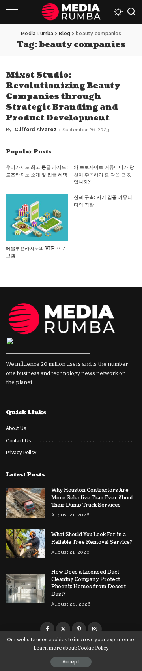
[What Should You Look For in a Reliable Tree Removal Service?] (25, 543)
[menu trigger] (16, 12)
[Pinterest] (79, 629)
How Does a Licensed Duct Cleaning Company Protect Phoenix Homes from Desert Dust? (88, 583)
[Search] (131, 12)
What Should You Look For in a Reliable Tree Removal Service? (92, 538)
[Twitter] (63, 629)
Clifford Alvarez (36, 129)
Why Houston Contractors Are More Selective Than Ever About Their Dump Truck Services (92, 498)
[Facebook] (47, 629)
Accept (71, 662)
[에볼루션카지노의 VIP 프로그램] (37, 217)
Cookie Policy (93, 648)
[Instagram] (95, 629)
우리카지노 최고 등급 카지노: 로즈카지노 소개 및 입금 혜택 (37, 171)
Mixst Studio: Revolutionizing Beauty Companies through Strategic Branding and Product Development (63, 97)
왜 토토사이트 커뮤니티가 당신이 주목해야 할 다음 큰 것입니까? (104, 174)
